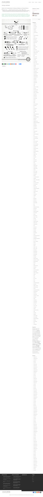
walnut (39, 349)
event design (38, 334)
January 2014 (35, 425)
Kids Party (35, 185)
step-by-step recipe (35, 347)
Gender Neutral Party (36, 151)
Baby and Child (35, 38)
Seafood (34, 268)
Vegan (34, 311)
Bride (34, 55)
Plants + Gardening (36, 241)
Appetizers (35, 29)
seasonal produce (21, 11)
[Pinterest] (38, 492)
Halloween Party (35, 165)
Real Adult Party (35, 251)
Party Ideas (35, 231)
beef (6, 10)
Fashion (34, 132)
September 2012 (35, 448)
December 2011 (35, 461)
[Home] (30, 2)
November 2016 (35, 381)
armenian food (34, 329)
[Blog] (33, 2)
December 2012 (35, 444)
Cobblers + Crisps (36, 69)
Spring (34, 281)
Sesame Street (35, 271)
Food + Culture (35, 142)
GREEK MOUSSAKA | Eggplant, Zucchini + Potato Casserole (6, 476)
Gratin (34, 158)
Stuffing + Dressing (36, 285)
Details (34, 101)
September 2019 (35, 358)
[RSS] (37, 492)
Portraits (34, 245)
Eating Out (35, 115)
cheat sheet (13, 10)
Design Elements (11, 9)
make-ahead (37, 342)
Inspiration (35, 178)
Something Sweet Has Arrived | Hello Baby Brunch (6, 485)
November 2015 (35, 394)
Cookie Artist (35, 78)
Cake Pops (35, 59)
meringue (5, 11)
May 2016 (35, 385)
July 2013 (35, 434)
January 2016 (35, 391)
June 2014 (35, 418)
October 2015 (35, 395)
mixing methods (8, 11)
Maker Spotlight (35, 202)
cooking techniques (24, 10)
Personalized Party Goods (36, 235)
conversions (16, 10)
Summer (34, 288)
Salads (34, 264)
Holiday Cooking (35, 168)
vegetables (24, 11)
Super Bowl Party (35, 291)
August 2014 (35, 415)
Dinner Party (35, 105)
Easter (34, 112)
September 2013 (35, 431)
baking (3, 10)
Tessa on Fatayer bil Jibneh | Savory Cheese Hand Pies (16, 487)
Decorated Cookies (36, 89)
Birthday (34, 48)
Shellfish (34, 274)
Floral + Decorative (36, 141)
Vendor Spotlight (35, 315)
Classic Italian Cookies (36, 68)
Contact (33, 481)
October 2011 (35, 464)
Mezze (34, 205)
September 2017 (35, 371)
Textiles (34, 298)
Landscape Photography (36, 188)
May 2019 (35, 361)
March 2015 (35, 405)
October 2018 (35, 368)
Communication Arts (36, 72)
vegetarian (37, 349)
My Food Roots (35, 212)
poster (12, 11)
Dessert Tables (35, 98)
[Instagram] (40, 492)
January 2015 (35, 408)
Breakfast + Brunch (36, 52)
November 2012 (35, 445)
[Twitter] (35, 492)
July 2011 (35, 468)
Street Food (35, 284)
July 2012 (35, 451)
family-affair (33, 335)
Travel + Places (35, 305)
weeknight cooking (34, 350)
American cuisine (37, 328)
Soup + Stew (35, 278)
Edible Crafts (35, 118)
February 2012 (35, 458)
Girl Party (35, 155)
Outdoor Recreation (36, 221)
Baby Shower (35, 39)
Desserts (35, 99)
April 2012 (35, 455)
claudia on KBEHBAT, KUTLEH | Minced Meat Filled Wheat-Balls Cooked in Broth (17, 479)
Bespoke (35, 45)
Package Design (35, 224)
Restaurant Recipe (36, 261)
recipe (37, 346)
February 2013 (35, 441)
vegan (40, 348)
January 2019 (35, 365)
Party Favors (35, 228)
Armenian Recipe (35, 32)
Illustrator (35, 175)
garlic (38, 336)
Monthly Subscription (36, 211)
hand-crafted (35, 337)
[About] (36, 2)
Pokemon (35, 244)
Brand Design (35, 49)
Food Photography (36, 145)
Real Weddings (35, 254)
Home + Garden (35, 171)
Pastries (34, 234)
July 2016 (35, 384)
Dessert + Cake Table (36, 92)
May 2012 (35, 454)
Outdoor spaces (35, 222)
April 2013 (35, 438)
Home (33, 476)
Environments (35, 125)
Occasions (35, 218)
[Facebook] (33, 492)
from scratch (35, 336)
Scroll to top (21, 490)
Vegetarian (35, 314)
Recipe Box (14, 9)
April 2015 (35, 404)
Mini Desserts (35, 208)
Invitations (35, 181)
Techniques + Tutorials (18, 9)
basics (5, 10)
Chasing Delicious (9, 10)
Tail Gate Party (35, 294)
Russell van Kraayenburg (16, 11)
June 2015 (35, 401)
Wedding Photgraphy (36, 318)
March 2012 (35, 457)
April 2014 (35, 421)
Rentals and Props (36, 258)
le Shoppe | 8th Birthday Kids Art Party (7, 488)
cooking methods (20, 10)
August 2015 (35, 398)
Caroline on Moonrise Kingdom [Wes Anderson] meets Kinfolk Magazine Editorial (16, 485)
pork (10, 11)
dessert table (34, 334)
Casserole (35, 65)
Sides (34, 275)
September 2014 (35, 414)
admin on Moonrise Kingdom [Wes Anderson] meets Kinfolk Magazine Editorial (16, 482)
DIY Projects (35, 111)
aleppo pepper (33, 328)
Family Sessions (35, 131)
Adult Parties (35, 28)
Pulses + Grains (35, 248)
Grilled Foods (35, 161)
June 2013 (35, 435)
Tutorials (34, 308)
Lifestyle (34, 192)
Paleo (34, 225)
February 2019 (35, 364)
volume (27, 11)
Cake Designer (35, 58)
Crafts (34, 85)
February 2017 (35, 378)
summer (35, 348)
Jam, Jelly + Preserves (36, 182)
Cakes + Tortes (35, 62)
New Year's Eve (35, 215)
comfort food (38, 331)
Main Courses (35, 201)
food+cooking (37, 335)
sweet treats (37, 348)
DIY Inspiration (35, 108)
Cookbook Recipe (36, 75)
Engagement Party (36, 121)
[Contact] (39, 2)
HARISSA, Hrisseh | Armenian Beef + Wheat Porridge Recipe (6, 483)
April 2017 (35, 375)
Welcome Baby (35, 321)
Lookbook (35, 195)
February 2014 (35, 424)
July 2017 (35, 374)
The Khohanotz (35, 301)
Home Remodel (35, 172)
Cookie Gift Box (35, 82)
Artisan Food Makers (36, 35)
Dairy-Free (35, 88)
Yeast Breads (35, 324)
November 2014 (35, 411)
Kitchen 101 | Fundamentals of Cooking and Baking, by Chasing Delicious (15, 8)
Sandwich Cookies (36, 265)
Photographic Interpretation (37, 238)
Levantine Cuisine (36, 191)
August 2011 (35, 467)
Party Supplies (35, 232)
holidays (38, 337)
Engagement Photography (37, 122)
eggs (27, 10)
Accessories (35, 25)
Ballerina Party (35, 42)
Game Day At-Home (36, 148)
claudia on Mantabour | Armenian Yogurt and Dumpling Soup (17, 476)
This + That (35, 304)
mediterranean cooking (35, 343)
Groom (34, 162)
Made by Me (35, 198)
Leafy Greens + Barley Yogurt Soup (6, 481)
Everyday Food (35, 128)
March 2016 (35, 388)
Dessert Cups (35, 95)
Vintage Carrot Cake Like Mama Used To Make (7, 479)
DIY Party (35, 109)
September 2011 (35, 465)
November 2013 (35, 428)
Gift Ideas (35, 152)
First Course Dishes (36, 138)
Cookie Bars (35, 79)
